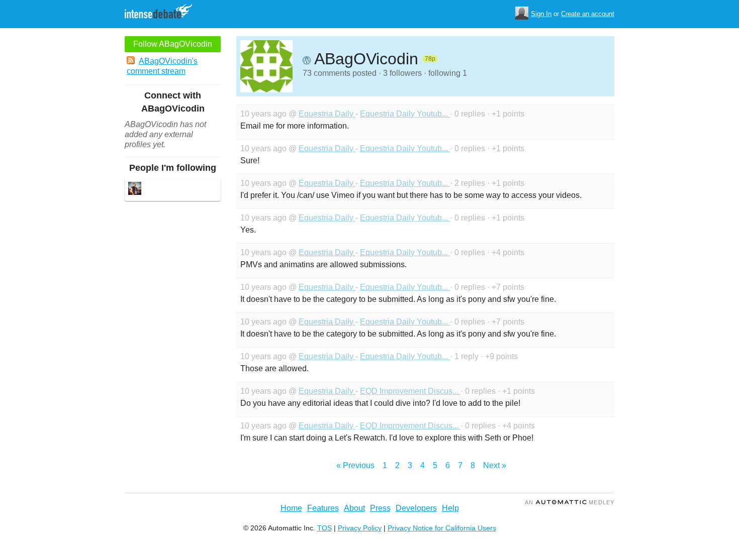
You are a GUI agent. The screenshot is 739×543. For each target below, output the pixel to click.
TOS (324, 528)
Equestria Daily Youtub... (405, 114)
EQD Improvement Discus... (410, 391)
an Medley (569, 502)
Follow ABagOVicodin (172, 44)
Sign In (541, 14)
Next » (494, 465)
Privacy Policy (360, 528)
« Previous (355, 465)
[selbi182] (134, 189)
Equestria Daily (327, 114)
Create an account (587, 14)
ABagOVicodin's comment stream (162, 66)
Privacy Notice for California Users (442, 528)
